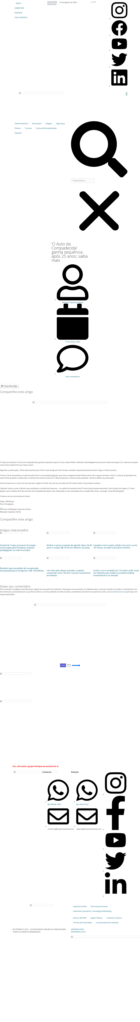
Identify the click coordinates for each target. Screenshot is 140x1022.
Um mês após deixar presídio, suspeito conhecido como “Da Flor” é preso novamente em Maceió (68, 573)
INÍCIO (18, 3)
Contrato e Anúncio (114, 918)
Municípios (36, 123)
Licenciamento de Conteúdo (107, 922)
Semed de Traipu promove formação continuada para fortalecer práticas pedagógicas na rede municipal (18, 548)
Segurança (60, 123)
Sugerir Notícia (96, 918)
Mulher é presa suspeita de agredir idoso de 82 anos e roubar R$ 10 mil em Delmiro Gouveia (69, 546)
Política (18, 128)
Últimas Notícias (21, 123)
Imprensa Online (80, 906)
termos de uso (118, 592)
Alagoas (49, 123)
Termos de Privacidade (82, 922)
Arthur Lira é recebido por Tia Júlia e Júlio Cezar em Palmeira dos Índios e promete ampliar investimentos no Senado (116, 573)
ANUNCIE (18, 13)
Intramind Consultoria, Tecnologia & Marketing (92, 911)
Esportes (18, 133)
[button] (99, 149)
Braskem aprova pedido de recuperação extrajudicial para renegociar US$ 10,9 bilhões (22, 569)
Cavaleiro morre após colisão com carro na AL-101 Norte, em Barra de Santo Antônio (115, 546)
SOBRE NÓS (19, 8)
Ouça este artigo (10, 386)
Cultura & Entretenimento (46, 128)
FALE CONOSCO (21, 17)
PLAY (63, 665)
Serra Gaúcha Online (99, 906)
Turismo (28, 128)
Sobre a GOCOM (79, 918)
